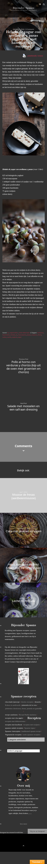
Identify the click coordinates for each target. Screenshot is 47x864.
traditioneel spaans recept (31, 731)
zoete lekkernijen (24, 332)
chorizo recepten (27, 702)
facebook (19, 841)
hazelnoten (6, 335)
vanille (9, 337)
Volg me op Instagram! (37, 831)
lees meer (23, 824)
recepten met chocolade (14, 718)
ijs (8, 332)
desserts (38, 702)
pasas (29, 335)
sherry (40, 335)
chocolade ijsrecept (12, 702)
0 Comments (30, 29)
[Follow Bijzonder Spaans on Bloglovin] (23, 684)
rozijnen (34, 335)
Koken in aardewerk (12, 705)
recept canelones (11, 715)
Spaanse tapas (29, 728)
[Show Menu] (39, 4)
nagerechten (14, 332)
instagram (27, 841)
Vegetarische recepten (13, 735)
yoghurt (14, 337)
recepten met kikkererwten (15, 721)
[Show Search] (43, 4)
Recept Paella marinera (27, 715)
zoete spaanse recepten (31, 735)
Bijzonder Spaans (23, 7)
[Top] (23, 845)
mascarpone (22, 335)
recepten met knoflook (13, 725)
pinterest (23, 841)
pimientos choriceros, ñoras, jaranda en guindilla (23, 708)
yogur (19, 337)
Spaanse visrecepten (12, 731)
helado (12, 335)
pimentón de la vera (29, 705)
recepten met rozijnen (31, 725)
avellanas (40, 332)
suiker (4, 337)
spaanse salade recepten (14, 728)
